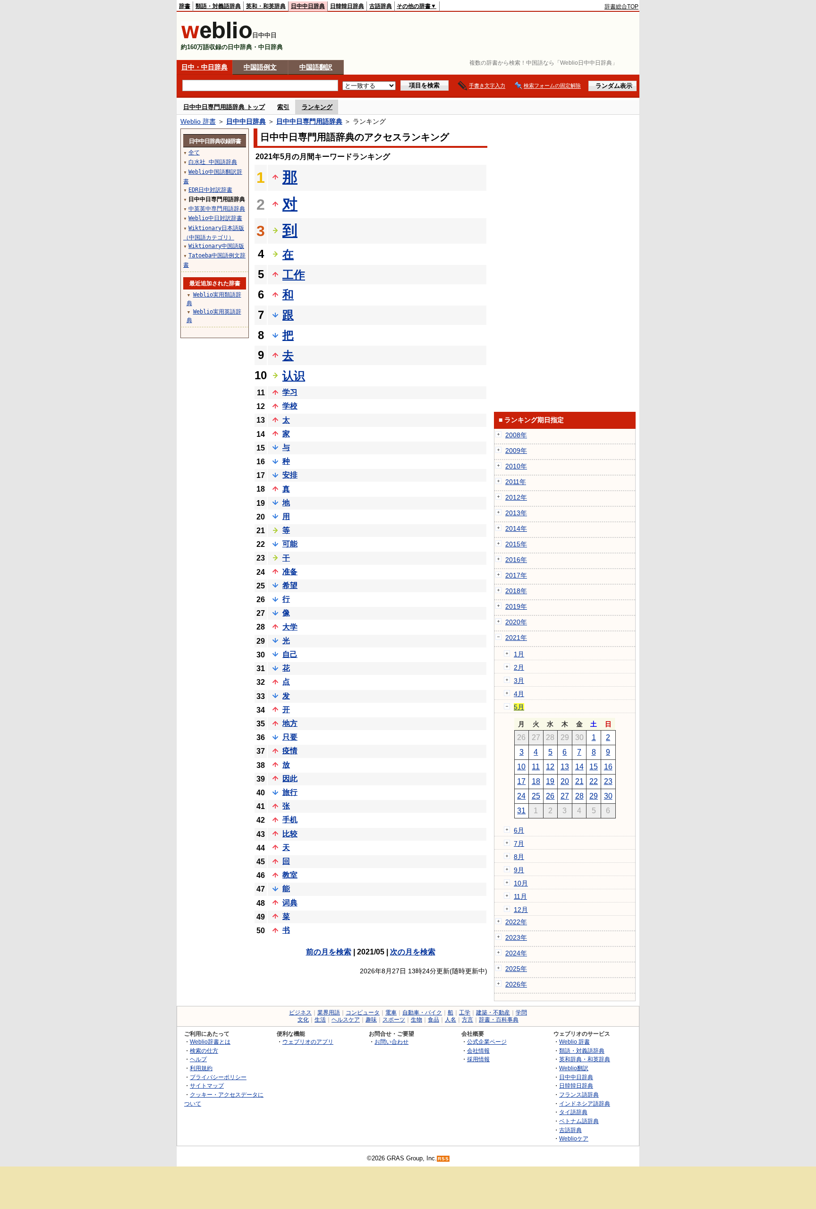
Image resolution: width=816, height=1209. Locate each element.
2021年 (516, 637)
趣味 (371, 1019)
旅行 (290, 792)
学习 (290, 392)
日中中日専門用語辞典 (309, 121)
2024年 (516, 953)
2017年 (516, 575)
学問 (521, 1012)
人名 (450, 1019)
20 (565, 781)
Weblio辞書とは (210, 1042)
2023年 (516, 937)
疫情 (290, 751)
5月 (519, 707)
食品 (433, 1019)
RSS (443, 1158)
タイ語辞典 (573, 1112)
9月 (519, 870)
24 (521, 796)
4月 (519, 694)
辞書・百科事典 (498, 1019)
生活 (320, 1019)
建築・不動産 (493, 1012)
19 (550, 781)
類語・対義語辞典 (218, 6)
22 (593, 781)
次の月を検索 (412, 952)
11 (536, 767)
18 (536, 781)
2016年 (516, 559)
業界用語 (328, 1012)
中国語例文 (260, 67)
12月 (521, 909)
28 (579, 796)
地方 (290, 723)
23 (608, 781)
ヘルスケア (346, 1019)
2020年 (516, 622)
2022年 (516, 922)
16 (608, 767)
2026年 (516, 984)
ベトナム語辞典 (579, 1121)
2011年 (515, 481)
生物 (416, 1019)
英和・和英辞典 (266, 6)
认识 (293, 375)
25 (536, 796)
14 (579, 767)
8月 (519, 856)
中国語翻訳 (315, 67)
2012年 (516, 497)
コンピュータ (363, 1012)
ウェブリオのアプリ (307, 1042)
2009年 (516, 450)
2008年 (516, 435)
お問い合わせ (391, 1042)
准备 (290, 572)
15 (593, 767)
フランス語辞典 (579, 1094)
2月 (519, 667)
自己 (290, 654)
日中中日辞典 (308, 6)
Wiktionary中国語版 (216, 246)
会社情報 (478, 1050)
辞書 (184, 6)
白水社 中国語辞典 (212, 162)
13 (565, 767)
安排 (290, 475)
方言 (467, 1019)
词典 (290, 903)
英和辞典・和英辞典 (584, 1059)
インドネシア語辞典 (584, 1103)
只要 (290, 737)
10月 (521, 883)
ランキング (317, 107)
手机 (290, 820)
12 (550, 767)
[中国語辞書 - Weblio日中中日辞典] (216, 36)
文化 (303, 1019)
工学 (464, 1012)
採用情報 (478, 1059)
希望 (290, 585)
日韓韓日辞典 (347, 6)
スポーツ (393, 1019)
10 (521, 767)
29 (593, 796)
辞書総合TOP (621, 6)
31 (521, 811)
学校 (290, 406)
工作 (293, 274)
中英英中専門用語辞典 (216, 208)
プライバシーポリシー (218, 1077)
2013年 (516, 513)
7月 (519, 843)
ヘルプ (198, 1059)
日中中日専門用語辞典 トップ (224, 107)
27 (565, 796)
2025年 (516, 968)
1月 (519, 654)
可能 (290, 544)
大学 (290, 627)
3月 (519, 680)
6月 (519, 830)
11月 (520, 896)
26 (550, 796)
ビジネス (300, 1012)
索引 (283, 107)
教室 (290, 875)
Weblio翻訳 (573, 1068)
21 (579, 781)
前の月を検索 (328, 952)
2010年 (516, 466)
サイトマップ (207, 1085)
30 (608, 796)
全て (194, 152)
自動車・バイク (422, 1012)
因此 (290, 779)
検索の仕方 (204, 1050)
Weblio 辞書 (198, 121)
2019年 (516, 606)
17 (521, 781)
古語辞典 (380, 6)
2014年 (516, 528)
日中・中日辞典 (204, 67)
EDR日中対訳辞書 (210, 190)
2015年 (516, 544)
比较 (290, 834)
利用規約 (201, 1068)
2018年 (516, 591)
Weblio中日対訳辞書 (215, 218)
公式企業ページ (487, 1042)
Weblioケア (573, 1138)
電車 (391, 1012)
